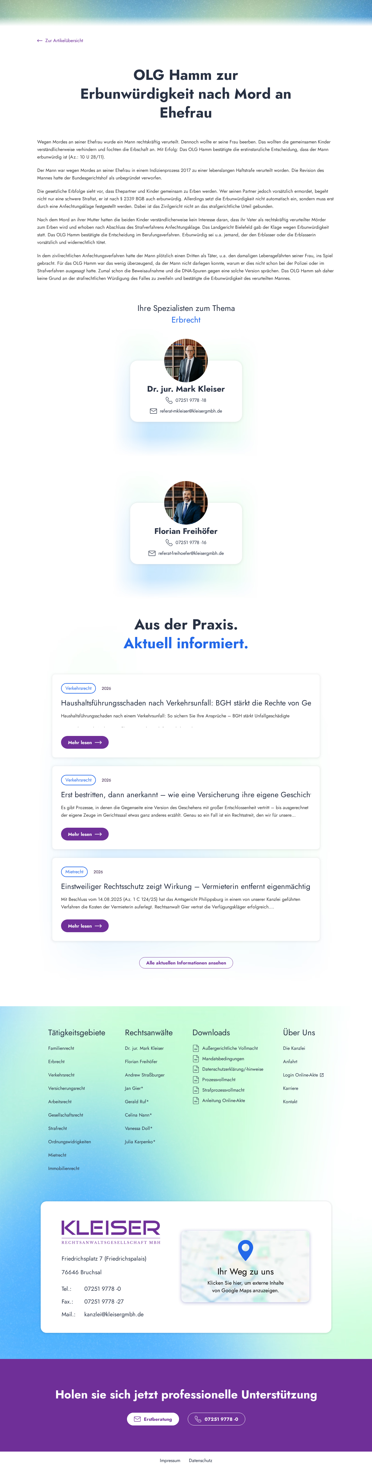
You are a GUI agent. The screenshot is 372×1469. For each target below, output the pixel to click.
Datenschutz (200, 1460)
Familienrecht (61, 1048)
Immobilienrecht (63, 1168)
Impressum (170, 1460)
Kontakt (290, 1101)
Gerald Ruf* (137, 1101)
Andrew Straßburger (144, 1075)
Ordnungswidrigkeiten (69, 1141)
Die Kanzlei (294, 1048)
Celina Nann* (138, 1115)
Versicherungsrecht (66, 1088)
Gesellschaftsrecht (65, 1115)
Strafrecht (57, 1128)
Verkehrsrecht (61, 1075)
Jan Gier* (134, 1088)
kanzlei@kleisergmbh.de (114, 1314)
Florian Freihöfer (186, 531)
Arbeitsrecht (59, 1101)
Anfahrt (290, 1061)
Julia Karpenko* (140, 1141)
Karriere (290, 1088)
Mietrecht (57, 1155)
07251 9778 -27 (104, 1301)
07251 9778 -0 (102, 1289)
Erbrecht (56, 1061)
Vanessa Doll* (139, 1128)
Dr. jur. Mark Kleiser (186, 389)
